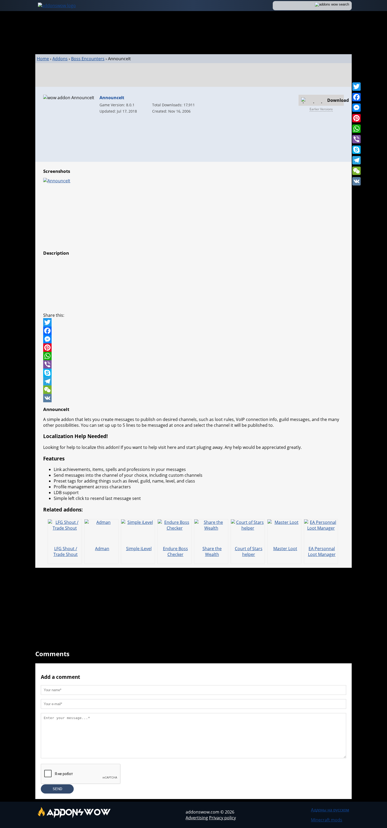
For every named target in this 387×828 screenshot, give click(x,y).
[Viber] (356, 139)
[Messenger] (356, 107)
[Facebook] (356, 97)
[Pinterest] (356, 118)
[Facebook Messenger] (193, 339)
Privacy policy (222, 818)
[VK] (356, 181)
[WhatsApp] (356, 128)
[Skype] (356, 149)
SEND (57, 789)
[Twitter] (356, 86)
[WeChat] (356, 170)
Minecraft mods (326, 820)
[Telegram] (356, 160)
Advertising (197, 818)
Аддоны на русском (330, 810)
